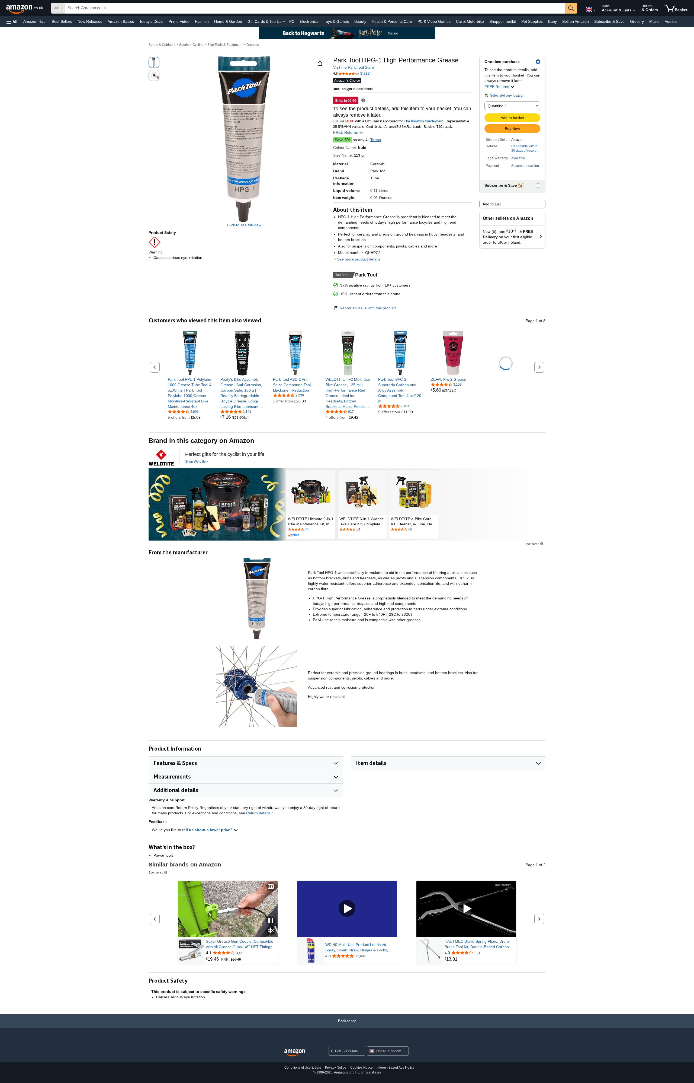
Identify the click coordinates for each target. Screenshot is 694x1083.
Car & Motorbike (470, 21)
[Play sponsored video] (347, 909)
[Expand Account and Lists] (634, 10)
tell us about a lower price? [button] (208, 830)
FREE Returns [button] (497, 86)
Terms (375, 140)
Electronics (309, 21)
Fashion (202, 21)
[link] (190, 393)
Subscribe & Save (609, 21)
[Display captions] (270, 887)
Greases (252, 45)
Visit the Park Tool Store (353, 67)
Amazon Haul (34, 21)
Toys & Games (336, 21)
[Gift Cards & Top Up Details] (284, 21)
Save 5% (342, 140)
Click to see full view (244, 225)
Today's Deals (151, 21)
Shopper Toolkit (502, 21)
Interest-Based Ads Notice (396, 1067)
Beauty (360, 21)
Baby (552, 21)
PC (291, 21)
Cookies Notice (361, 1067)
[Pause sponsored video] (270, 921)
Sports (184, 45)
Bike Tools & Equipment (224, 45)
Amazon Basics (121, 21)
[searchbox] (315, 8)
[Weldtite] (161, 457)
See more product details (358, 259)
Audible (671, 21)
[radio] (154, 62)
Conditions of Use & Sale (302, 1067)
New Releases (90, 21)
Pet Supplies (532, 21)
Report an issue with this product (368, 308)
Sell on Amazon (575, 21)
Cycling (198, 45)
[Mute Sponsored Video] (270, 931)
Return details (258, 813)
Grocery (637, 21)
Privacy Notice (335, 1067)
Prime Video (179, 21)
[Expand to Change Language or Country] (594, 10)
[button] (12, 21)
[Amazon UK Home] (294, 1053)
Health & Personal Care (392, 21)
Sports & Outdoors (162, 45)
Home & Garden (228, 21)
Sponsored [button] (532, 543)
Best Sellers (62, 21)
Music (654, 21)
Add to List (492, 204)
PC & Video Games (434, 21)
